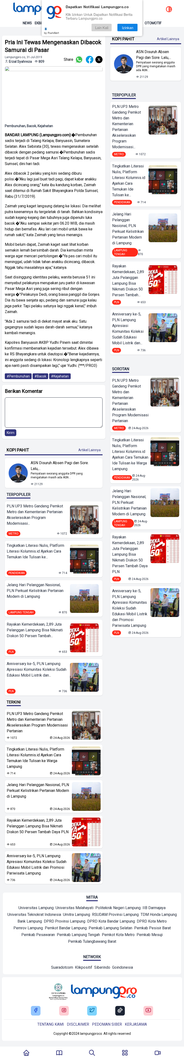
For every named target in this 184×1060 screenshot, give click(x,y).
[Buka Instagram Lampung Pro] (64, 1010)
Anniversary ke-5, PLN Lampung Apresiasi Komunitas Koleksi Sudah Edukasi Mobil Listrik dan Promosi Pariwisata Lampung (36, 864)
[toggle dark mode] (168, 10)
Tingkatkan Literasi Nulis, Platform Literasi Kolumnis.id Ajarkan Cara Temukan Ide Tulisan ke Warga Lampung (35, 758)
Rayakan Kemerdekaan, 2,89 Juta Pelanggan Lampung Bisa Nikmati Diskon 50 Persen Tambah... (35, 630)
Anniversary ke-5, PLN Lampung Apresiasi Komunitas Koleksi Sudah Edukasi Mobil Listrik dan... (36, 669)
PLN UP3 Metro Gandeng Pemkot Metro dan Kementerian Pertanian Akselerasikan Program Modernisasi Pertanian (37, 722)
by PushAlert (51, 33)
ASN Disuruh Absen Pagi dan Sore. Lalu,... (60, 466)
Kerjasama (136, 1024)
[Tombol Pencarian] (92, 1053)
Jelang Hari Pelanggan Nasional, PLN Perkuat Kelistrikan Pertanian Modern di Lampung (35, 591)
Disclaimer (78, 1024)
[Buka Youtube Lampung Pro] (148, 1010)
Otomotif (153, 23)
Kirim (10, 433)
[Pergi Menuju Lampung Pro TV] (157, 1053)
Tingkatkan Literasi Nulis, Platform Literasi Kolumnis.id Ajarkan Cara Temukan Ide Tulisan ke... (35, 551)
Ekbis (39, 23)
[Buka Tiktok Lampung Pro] (120, 1010)
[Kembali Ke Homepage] (26, 1053)
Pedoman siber (107, 1024)
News (27, 23)
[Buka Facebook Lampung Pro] (36, 1010)
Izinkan (127, 27)
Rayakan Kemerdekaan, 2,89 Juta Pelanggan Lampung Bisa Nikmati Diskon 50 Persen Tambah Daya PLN (38, 826)
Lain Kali (101, 27)
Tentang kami (50, 1024)
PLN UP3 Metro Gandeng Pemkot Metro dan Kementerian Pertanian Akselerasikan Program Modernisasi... (35, 515)
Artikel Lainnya (89, 450)
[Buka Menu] (124, 1053)
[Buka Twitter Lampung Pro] (92, 1010)
